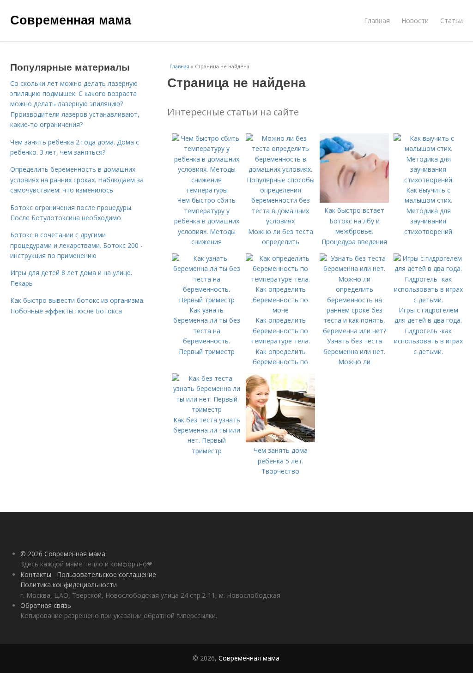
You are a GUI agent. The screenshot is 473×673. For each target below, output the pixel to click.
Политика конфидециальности (68, 584)
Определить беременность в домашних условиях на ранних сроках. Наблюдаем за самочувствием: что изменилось (77, 179)
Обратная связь (45, 605)
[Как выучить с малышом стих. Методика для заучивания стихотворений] (428, 179)
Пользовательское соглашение (106, 574)
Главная (377, 20)
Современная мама (70, 19)
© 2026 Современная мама (62, 553)
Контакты (35, 574)
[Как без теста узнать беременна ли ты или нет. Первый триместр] (206, 409)
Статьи (451, 20)
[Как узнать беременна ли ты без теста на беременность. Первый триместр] (206, 299)
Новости (415, 20)
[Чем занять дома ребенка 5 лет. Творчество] (280, 440)
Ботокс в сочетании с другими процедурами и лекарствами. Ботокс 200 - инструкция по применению (76, 245)
